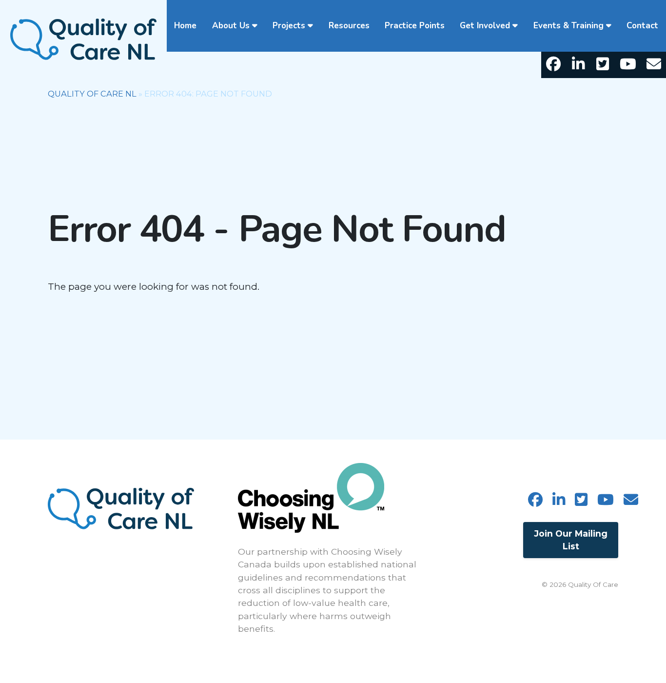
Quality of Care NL (92, 94)
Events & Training (568, 25)
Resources (349, 25)
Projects (289, 25)
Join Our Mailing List (570, 539)
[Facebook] (553, 65)
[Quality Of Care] (83, 38)
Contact (642, 25)
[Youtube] (628, 65)
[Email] (653, 65)
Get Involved (485, 25)
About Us (231, 25)
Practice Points (415, 25)
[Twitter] (602, 65)
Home (185, 25)
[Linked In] (578, 65)
